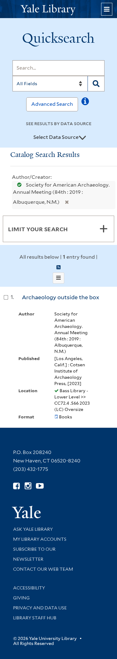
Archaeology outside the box (60, 297)
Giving (21, 597)
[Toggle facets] (103, 229)
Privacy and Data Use (40, 607)
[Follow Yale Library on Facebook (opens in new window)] (16, 486)
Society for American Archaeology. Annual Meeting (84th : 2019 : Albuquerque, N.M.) (61, 193)
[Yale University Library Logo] (59, 9)
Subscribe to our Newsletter (34, 554)
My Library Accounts (39, 539)
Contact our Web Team (43, 569)
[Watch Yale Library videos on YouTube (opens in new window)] (40, 486)
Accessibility (29, 587)
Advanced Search (52, 104)
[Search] (96, 83)
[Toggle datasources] (82, 137)
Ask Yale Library (33, 529)
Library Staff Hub (34, 617)
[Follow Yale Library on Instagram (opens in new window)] (28, 486)
